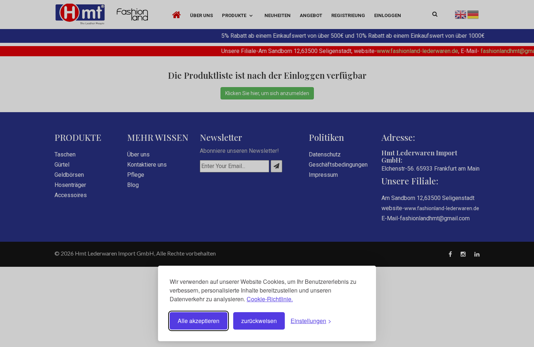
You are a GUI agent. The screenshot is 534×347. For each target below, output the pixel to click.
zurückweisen (259, 321)
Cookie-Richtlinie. (270, 299)
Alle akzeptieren (198, 321)
